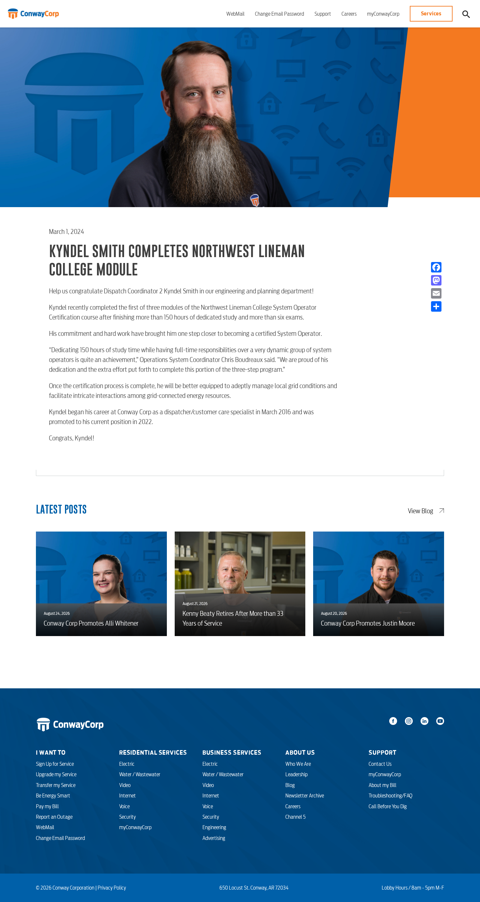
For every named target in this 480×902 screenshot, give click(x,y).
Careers (349, 13)
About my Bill (382, 785)
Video (125, 785)
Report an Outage (54, 816)
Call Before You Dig (388, 806)
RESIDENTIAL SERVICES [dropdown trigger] (153, 752)
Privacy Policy (112, 887)
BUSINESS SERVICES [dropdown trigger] (232, 752)
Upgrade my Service (56, 774)
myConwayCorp (383, 13)
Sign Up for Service (55, 764)
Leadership (296, 774)
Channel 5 (295, 816)
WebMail (235, 13)
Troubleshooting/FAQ (390, 795)
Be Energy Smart (53, 795)
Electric (127, 764)
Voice (124, 806)
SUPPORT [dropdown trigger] (382, 752)
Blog (290, 785)
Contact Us (380, 764)
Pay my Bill (47, 806)
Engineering (214, 827)
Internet (127, 795)
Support (322, 13)
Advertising (213, 838)
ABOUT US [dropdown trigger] (300, 752)
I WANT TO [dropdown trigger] (51, 752)
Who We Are (298, 764)
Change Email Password (279, 13)
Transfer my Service (55, 785)
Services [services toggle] (431, 13)
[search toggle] (466, 14)
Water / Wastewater (139, 774)
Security (127, 816)
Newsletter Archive (304, 795)
